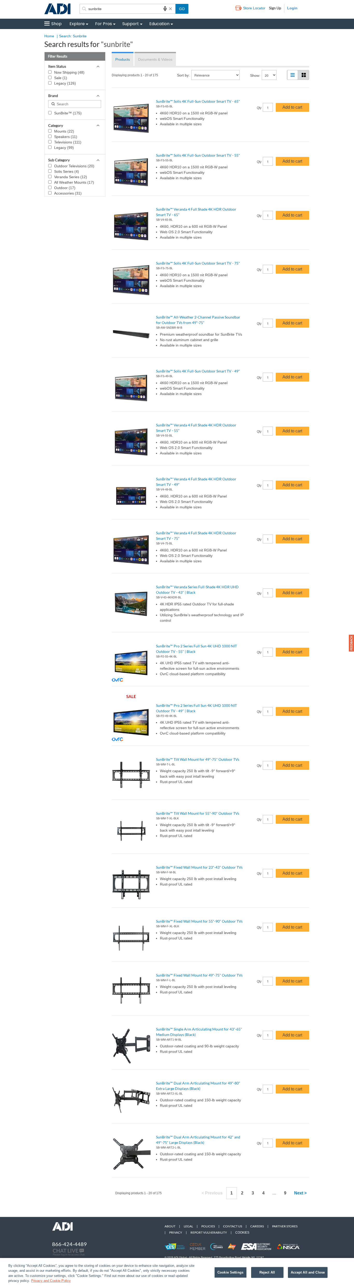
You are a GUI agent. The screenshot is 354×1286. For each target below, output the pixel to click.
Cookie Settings (230, 1272)
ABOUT (170, 1226)
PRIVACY (175, 1232)
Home (49, 36)
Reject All (267, 1272)
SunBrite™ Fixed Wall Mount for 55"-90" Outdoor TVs (199, 921)
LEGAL (188, 1226)
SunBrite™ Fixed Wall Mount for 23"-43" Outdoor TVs (199, 867)
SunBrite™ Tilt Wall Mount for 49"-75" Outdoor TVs (197, 759)
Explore (77, 24)
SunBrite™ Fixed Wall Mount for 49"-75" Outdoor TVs (199, 975)
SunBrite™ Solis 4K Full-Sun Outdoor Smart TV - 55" (198, 155)
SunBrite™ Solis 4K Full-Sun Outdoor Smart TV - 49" (198, 371)
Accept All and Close (308, 1272)
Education (159, 24)
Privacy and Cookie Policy (51, 1281)
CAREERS (257, 1226)
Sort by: (183, 75)
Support (130, 24)
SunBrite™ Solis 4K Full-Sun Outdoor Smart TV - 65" (198, 101)
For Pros (103, 24)
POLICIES (208, 1226)
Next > (300, 1193)
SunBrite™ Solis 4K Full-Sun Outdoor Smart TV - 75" (198, 263)
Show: (255, 75)
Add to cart (292, 107)
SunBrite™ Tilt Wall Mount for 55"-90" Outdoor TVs (197, 813)
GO (182, 9)
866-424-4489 (69, 1244)
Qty (259, 108)
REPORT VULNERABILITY (208, 1232)
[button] (351, 643)
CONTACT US (232, 1226)
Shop (56, 24)
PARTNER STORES (285, 1226)
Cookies (242, 1232)
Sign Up (275, 8)
